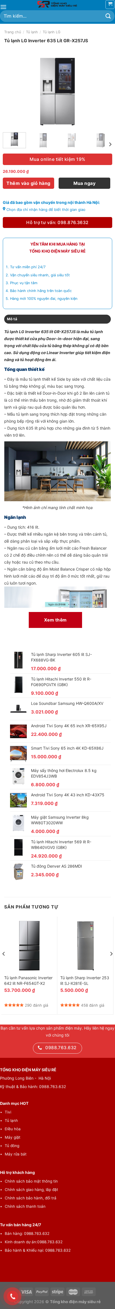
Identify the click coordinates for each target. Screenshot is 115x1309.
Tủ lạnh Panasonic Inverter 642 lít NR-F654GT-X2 (28, 980)
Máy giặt (12, 1137)
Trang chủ (12, 32)
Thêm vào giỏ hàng (28, 183)
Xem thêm (55, 620)
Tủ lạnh (32, 32)
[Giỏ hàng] (110, 4)
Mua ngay (84, 183)
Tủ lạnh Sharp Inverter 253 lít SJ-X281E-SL (84, 980)
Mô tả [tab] (12, 319)
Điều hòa (13, 1129)
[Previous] (12, 91)
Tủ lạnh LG (52, 32)
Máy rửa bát (16, 1154)
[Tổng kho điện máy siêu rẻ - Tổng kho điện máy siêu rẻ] (57, 4)
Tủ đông (12, 1145)
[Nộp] (108, 16)
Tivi (8, 1112)
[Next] (103, 91)
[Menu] (3, 7)
